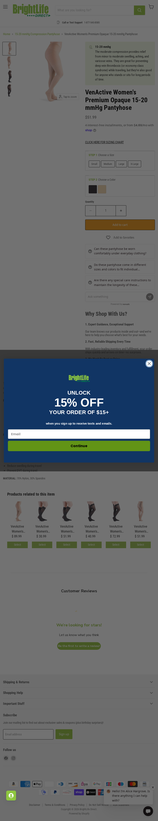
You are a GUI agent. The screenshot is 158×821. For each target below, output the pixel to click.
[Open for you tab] (11, 795)
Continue (79, 445)
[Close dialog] (149, 363)
